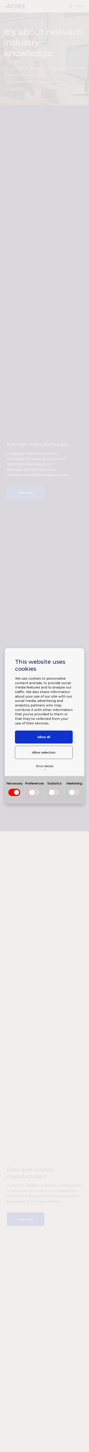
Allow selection (43, 752)
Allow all (43, 737)
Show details (44, 767)
